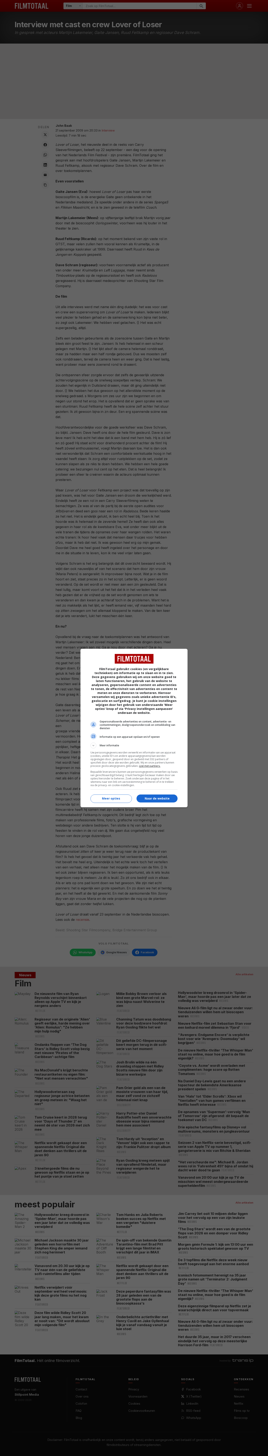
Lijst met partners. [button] (149, 766)
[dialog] (134, 728)
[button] (134, 745)
